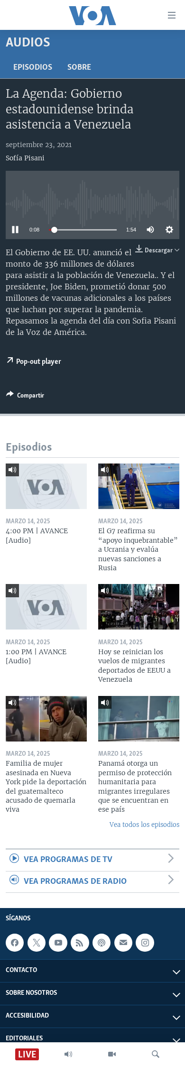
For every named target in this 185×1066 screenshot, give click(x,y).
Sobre (79, 68)
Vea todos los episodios (144, 825)
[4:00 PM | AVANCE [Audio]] (46, 486)
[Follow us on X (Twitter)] (37, 943)
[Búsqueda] (155, 1054)
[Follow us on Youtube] (58, 943)
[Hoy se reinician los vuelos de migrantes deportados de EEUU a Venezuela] (138, 607)
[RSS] (80, 943)
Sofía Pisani (25, 158)
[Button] (25, 397)
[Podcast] (101, 943)
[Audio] (68, 1054)
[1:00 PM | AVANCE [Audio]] (46, 607)
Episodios (32, 68)
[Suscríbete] (123, 943)
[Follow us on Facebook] (15, 943)
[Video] (112, 1054)
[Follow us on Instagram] (145, 943)
